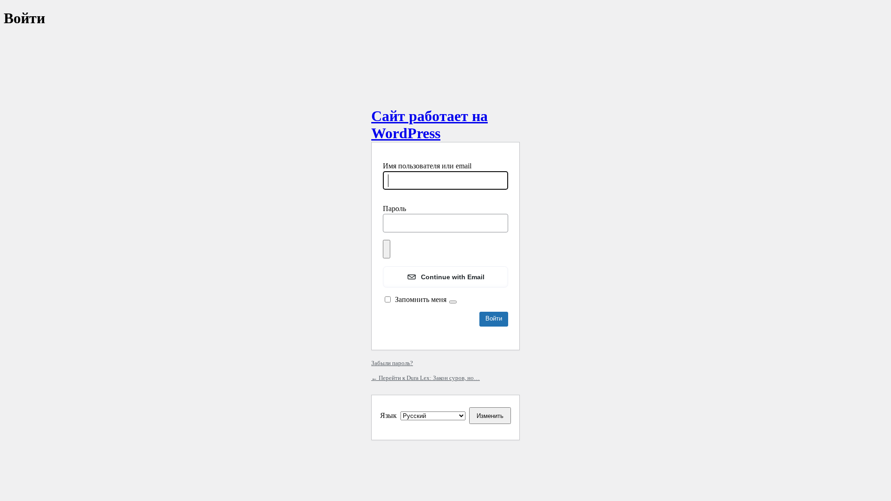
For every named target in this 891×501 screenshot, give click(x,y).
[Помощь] (453, 302)
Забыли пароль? (392, 363)
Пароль (394, 208)
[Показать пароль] (386, 249)
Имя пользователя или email (427, 166)
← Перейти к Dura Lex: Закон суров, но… (425, 377)
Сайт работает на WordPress (429, 124)
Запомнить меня (420, 299)
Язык (388, 415)
